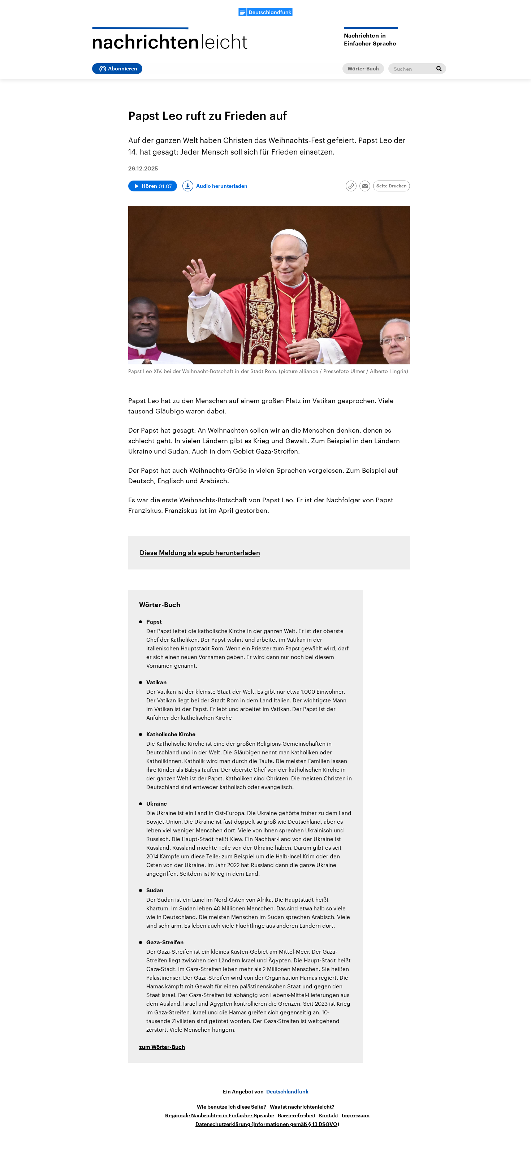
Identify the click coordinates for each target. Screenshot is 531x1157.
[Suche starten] (438, 68)
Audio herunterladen (221, 185)
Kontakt (328, 1115)
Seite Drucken (391, 186)
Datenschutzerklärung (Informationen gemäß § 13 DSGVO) (267, 1124)
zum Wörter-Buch (162, 1047)
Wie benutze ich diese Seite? (231, 1106)
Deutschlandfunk (287, 1091)
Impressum (356, 1115)
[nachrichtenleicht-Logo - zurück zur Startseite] (169, 38)
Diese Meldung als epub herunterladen (200, 552)
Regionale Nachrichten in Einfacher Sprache (219, 1115)
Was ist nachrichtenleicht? (302, 1106)
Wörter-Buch (363, 68)
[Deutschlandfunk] (265, 12)
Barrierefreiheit (296, 1115)
